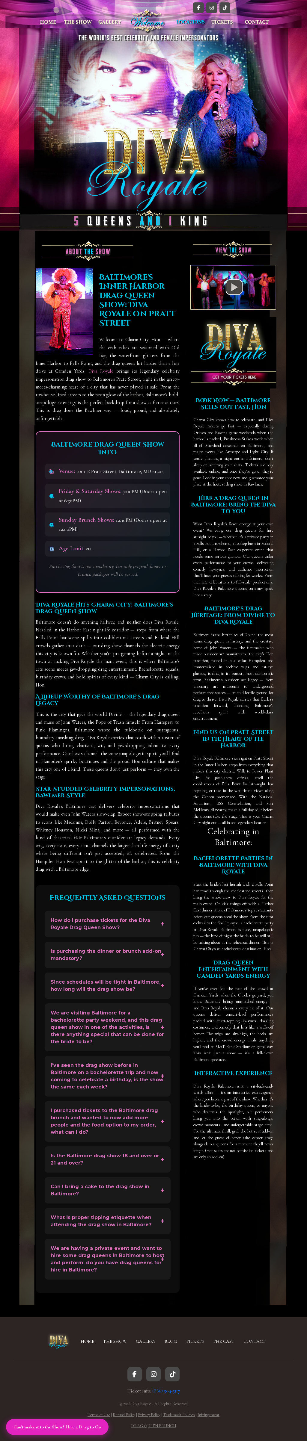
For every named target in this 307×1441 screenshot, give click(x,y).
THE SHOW (115, 1341)
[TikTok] (224, 7)
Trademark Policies (179, 1414)
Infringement (208, 1414)
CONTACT (254, 1341)
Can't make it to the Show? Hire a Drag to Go (57, 1427)
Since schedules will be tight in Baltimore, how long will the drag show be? (105, 985)
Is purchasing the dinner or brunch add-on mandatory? (106, 954)
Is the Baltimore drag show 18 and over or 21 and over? (105, 1159)
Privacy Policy (149, 1414)
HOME (87, 1341)
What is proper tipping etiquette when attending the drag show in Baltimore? (101, 1221)
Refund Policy (124, 1414)
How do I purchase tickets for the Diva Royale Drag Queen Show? (100, 923)
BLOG (171, 1341)
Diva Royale (100, 371)
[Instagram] (211, 7)
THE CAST (223, 1341)
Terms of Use (99, 1414)
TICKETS (195, 1341)
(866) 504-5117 (166, 1391)
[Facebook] (198, 7)
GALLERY (146, 1341)
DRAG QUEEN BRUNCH (153, 1425)
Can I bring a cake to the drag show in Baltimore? (100, 1190)
